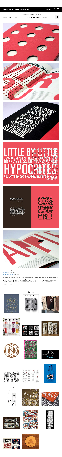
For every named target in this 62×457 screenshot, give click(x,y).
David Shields (6, 272)
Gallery (11, 9)
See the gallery (7, 285)
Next (10, 17)
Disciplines (5, 9)
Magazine (17, 9)
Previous (5, 17)
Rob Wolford (6, 271)
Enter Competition (24, 9)
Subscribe (49, 9)
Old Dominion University (9, 274)
